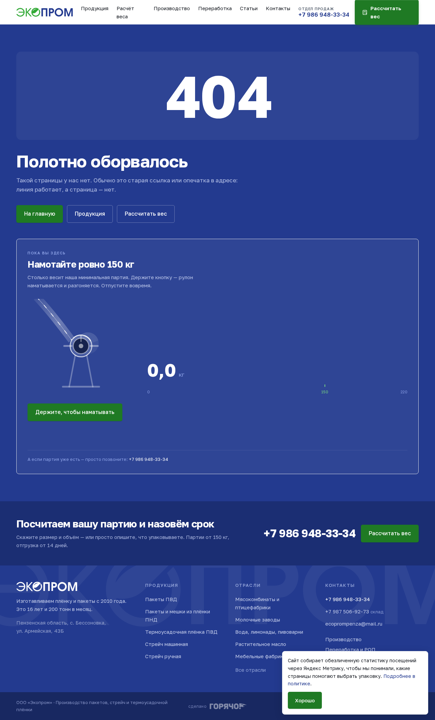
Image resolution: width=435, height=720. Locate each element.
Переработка (215, 8)
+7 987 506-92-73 (354, 611)
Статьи (249, 8)
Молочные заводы (257, 619)
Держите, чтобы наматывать (75, 412)
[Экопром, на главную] (44, 12)
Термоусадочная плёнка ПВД (181, 632)
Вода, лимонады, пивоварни (269, 632)
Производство (172, 8)
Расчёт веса (125, 12)
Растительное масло (260, 644)
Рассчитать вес (146, 213)
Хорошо (305, 700)
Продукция (94, 8)
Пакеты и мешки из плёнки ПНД (177, 615)
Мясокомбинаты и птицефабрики (257, 603)
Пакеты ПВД (161, 599)
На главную (39, 213)
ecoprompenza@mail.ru (353, 623)
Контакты (278, 8)
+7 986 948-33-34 (148, 459)
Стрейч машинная (166, 644)
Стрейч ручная (163, 656)
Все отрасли (250, 670)
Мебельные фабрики (260, 656)
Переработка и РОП (350, 649)
